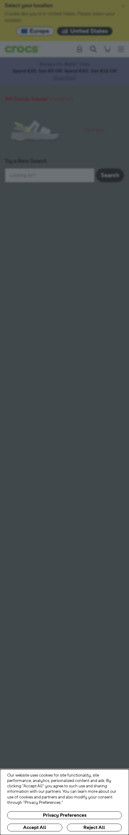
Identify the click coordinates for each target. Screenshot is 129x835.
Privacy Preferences (64, 815)
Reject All (94, 828)
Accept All (34, 828)
